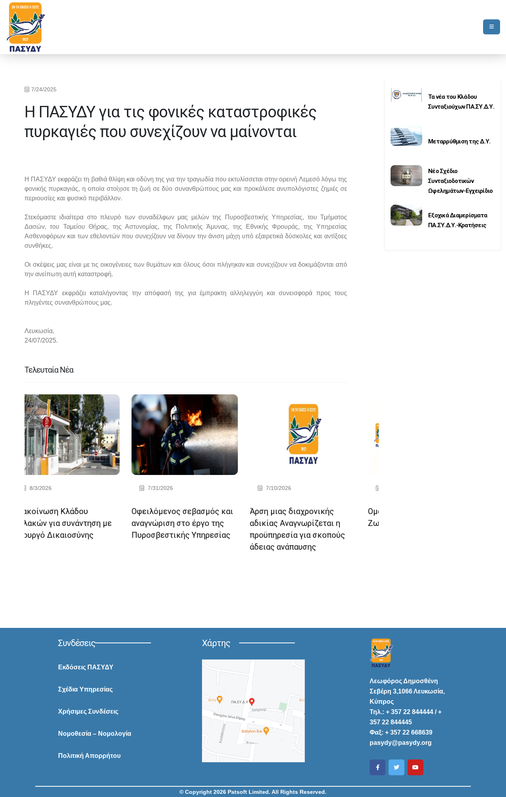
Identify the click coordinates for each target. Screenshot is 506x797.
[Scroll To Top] (492, 788)
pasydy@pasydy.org (401, 742)
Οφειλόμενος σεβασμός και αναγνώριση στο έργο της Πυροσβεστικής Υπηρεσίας (98, 523)
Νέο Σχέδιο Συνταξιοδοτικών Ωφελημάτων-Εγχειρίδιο (460, 181)
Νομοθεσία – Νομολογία (94, 733)
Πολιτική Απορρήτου (89, 755)
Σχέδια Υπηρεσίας (85, 689)
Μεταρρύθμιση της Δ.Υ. (459, 141)
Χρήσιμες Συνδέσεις (88, 711)
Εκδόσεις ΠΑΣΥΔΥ (85, 667)
